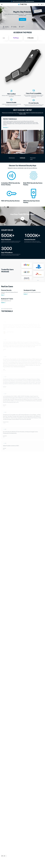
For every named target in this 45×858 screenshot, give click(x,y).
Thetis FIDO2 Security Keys (29, 1)
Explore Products (22, 19)
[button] (1, 4)
